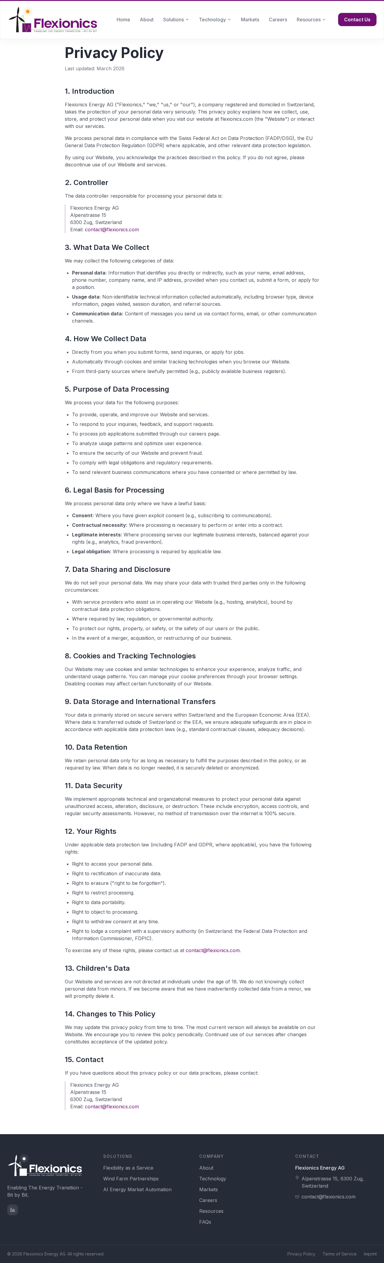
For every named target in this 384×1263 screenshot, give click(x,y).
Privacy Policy (301, 1253)
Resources (309, 20)
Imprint (370, 1253)
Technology (212, 20)
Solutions (173, 20)
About (147, 20)
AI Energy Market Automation (137, 1189)
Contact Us (357, 20)
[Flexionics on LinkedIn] (12, 1209)
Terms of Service (339, 1253)
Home (123, 20)
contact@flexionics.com (112, 229)
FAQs (205, 1222)
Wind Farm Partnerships (131, 1179)
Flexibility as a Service (128, 1168)
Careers (278, 20)
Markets (250, 20)
